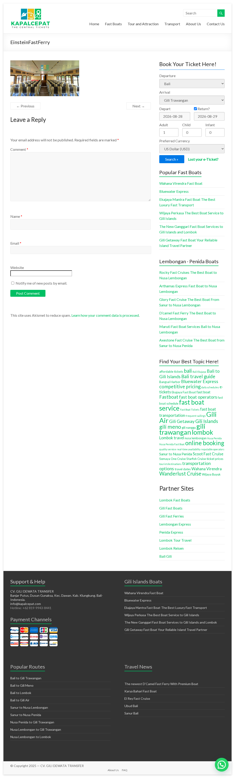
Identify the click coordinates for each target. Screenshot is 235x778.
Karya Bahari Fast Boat (140, 691)
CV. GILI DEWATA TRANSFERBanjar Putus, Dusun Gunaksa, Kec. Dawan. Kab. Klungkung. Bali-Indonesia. (56, 595)
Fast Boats (113, 24)
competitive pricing (180, 386)
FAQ (124, 770)
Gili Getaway (182, 421)
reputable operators (212, 449)
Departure (167, 75)
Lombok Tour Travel (175, 540)
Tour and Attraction (143, 24)
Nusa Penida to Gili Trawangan (32, 722)
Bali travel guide (198, 376)
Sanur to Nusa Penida (175, 454)
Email (15, 243)
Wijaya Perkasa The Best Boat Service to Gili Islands (161, 615)
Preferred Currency (174, 141)
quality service (167, 449)
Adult (163, 125)
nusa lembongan (196, 438)
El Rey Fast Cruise (137, 698)
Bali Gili (165, 556)
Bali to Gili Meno (22, 685)
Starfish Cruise (196, 459)
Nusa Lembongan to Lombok (30, 737)
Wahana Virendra (206, 468)
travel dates (183, 469)
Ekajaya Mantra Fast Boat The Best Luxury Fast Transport (165, 608)
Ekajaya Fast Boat (184, 392)
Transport (172, 24)
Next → (138, 106)
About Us (193, 24)
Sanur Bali (131, 713)
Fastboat (168, 397)
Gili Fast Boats (170, 508)
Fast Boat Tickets (189, 409)
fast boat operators (198, 397)
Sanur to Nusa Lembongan (29, 707)
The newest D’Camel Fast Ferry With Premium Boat (161, 684)
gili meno (170, 426)
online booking (204, 443)
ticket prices (215, 459)
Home (94, 24)
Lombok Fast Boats (174, 500)
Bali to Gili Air (19, 700)
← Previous (25, 106)
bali (188, 371)
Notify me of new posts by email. (41, 283)
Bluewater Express (174, 191)
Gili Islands (206, 421)
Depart (165, 108)
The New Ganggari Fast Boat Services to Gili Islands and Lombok (170, 622)
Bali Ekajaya (199, 371)
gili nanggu (189, 427)
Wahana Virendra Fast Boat (180, 183)
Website (17, 267)
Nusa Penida (214, 438)
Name (16, 216)
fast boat (203, 392)
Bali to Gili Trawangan (25, 678)
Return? (203, 108)
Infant (210, 125)
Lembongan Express (175, 524)
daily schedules (210, 387)
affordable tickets (171, 371)
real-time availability (188, 449)
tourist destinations (170, 463)
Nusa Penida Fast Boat (172, 444)
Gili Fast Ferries (171, 516)
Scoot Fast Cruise (208, 453)
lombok (202, 432)
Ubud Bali (131, 706)
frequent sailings (196, 415)
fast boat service (181, 405)
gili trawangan (182, 429)
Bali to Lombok (20, 693)
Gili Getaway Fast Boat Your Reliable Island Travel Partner (165, 630)
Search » (171, 159)
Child (186, 125)
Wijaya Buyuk (211, 474)
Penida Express (171, 532)
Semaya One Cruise (172, 459)
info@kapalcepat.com (25, 604)
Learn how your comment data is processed (105, 315)
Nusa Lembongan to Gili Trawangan (35, 729)
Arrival (164, 92)
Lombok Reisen (171, 548)
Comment (19, 149)
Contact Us (216, 24)
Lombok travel (171, 437)
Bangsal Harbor (169, 382)
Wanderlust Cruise (180, 473)
